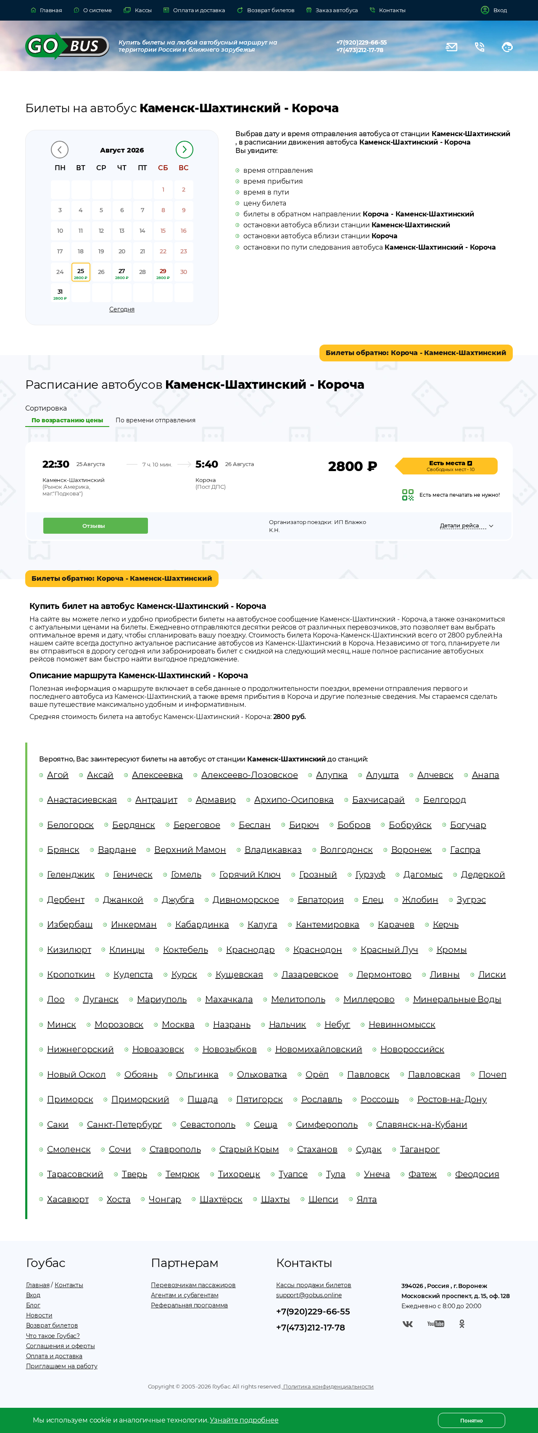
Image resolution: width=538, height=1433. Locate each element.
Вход (33, 1295)
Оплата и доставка (54, 1356)
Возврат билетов (52, 1325)
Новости (39, 1315)
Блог (33, 1305)
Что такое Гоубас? (53, 1336)
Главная (38, 1285)
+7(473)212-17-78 (360, 50)
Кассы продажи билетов (313, 1285)
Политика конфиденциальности (328, 1386)
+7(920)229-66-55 (361, 42)
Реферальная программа (189, 1305)
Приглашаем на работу (62, 1366)
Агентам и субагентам (184, 1295)
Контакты (69, 1285)
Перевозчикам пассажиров (193, 1285)
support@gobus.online (309, 1295)
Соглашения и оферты (60, 1346)
